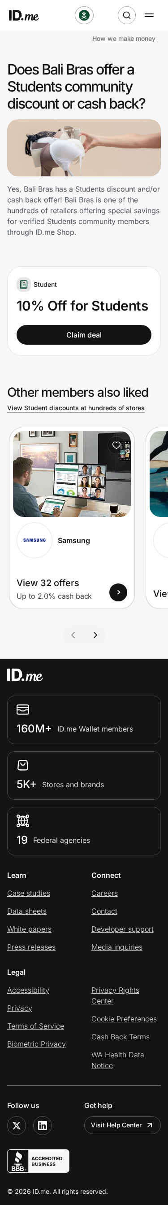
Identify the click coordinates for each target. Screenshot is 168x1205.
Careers (104, 893)
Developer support (122, 929)
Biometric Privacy (36, 1043)
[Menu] (149, 15)
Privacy (19, 1007)
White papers (29, 929)
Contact (104, 911)
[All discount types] (84, 15)
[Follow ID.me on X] (16, 1125)
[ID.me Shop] (29, 15)
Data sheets (27, 911)
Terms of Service (35, 1025)
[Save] (116, 445)
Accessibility (28, 990)
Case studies (28, 893)
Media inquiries (116, 946)
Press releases (31, 946)
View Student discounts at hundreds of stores (76, 408)
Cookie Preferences (124, 1018)
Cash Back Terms (120, 1036)
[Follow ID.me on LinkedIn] (42, 1125)
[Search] (127, 15)
